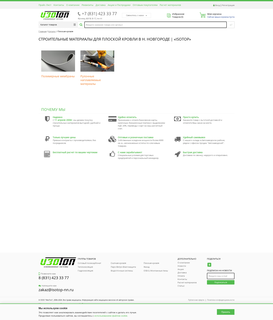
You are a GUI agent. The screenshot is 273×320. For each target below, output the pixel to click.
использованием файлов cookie (110, 315)
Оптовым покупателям (145, 4)
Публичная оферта (196, 300)
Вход (217, 5)
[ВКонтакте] (209, 265)
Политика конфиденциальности (220, 300)
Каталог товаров (48, 24)
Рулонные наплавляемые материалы (90, 80)
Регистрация (228, 5)
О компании (72, 4)
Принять (225, 312)
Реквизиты (87, 4)
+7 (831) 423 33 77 (99, 13)
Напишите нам (49, 285)
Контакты (59, 4)
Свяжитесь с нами (135, 15)
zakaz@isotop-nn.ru (56, 289)
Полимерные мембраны (58, 76)
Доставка (101, 4)
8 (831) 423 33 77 (54, 277)
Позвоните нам (48, 273)
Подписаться (220, 282)
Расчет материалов (170, 4)
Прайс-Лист (45, 4)
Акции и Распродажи (119, 4)
